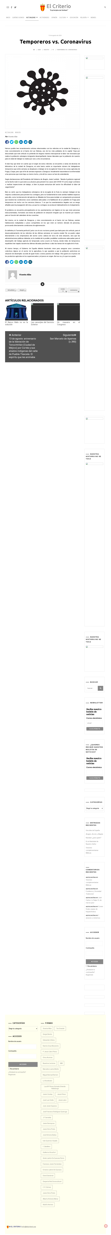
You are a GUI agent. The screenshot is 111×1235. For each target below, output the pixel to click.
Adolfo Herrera (48, 1204)
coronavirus (73, 290)
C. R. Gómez (47, 1187)
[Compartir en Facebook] (7, 142)
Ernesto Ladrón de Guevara (52, 1170)
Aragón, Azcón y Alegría (94, 834)
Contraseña (90, 948)
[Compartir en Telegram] (26, 142)
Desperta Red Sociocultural (52, 1181)
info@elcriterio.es (29, 1227)
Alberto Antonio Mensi (50, 1199)
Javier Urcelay (47, 1094)
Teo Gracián (60, 1028)
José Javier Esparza (50, 1106)
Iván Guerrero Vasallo (50, 1141)
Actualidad (31, 17)
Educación (74, 17)
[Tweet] (12, 142)
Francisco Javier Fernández (52, 1164)
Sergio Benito (47, 1034)
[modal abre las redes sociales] (30, 142)
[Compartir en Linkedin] (21, 142)
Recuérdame (92, 966)
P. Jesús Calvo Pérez (50, 1051)
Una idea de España (93, 830)
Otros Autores (47, 1057)
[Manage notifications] (106, 1226)
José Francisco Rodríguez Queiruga (55, 1112)
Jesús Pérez (61, 1094)
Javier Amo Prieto (49, 1129)
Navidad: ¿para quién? (93, 838)
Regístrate (89, 975)
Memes (93, 17)
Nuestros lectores (49, 1063)
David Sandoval (48, 1175)
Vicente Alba (12, 137)
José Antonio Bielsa (49, 1135)
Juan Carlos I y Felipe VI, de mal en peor (94, 900)
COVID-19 (63, 290)
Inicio (8, 17)
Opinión (54, 17)
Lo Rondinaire (47, 1081)
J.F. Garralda (47, 1117)
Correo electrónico (94, 718)
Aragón (18, 132)
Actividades (44, 17)
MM (61, 1063)
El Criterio (59, 6)
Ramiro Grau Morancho (51, 1046)
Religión (83, 17)
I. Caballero (46, 1146)
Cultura (62, 17)
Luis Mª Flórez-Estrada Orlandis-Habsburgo (55, 1087)
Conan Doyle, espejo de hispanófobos (94, 909)
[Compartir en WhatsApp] (16, 142)
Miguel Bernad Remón (50, 1075)
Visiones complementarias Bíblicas (92, 850)
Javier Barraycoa (48, 1123)
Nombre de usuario (93, 938)
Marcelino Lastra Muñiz (51, 1069)
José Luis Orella (48, 1100)
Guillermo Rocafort (49, 1152)
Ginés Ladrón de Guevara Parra (53, 1158)
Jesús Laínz (62, 1100)
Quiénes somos (18, 17)
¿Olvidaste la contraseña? (17, 1072)
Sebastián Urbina (49, 1040)
